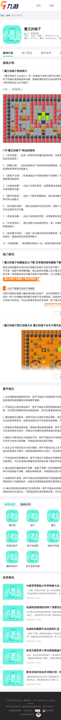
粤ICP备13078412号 (13, 707)
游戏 (51, 5)
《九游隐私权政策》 (15, 711)
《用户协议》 (28, 711)
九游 (2, 15)
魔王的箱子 (32, 29)
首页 (38, 5)
